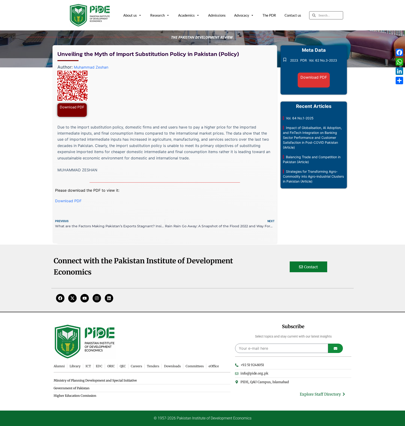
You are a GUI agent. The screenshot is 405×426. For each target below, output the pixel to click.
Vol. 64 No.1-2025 (300, 118)
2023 (294, 60)
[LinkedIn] (399, 71)
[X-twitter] (72, 298)
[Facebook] (60, 298)
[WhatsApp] (399, 61)
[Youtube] (84, 298)
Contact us (293, 15)
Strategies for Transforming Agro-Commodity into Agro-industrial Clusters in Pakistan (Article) (313, 176)
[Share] (399, 80)
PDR (303, 60)
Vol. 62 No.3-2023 (323, 60)
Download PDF (72, 107)
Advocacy (241, 15)
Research (157, 15)
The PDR (269, 15)
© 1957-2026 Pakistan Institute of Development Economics (202, 418)
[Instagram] (97, 298)
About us (130, 15)
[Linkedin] (109, 298)
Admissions (217, 15)
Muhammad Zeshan (91, 67)
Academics (186, 15)
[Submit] (335, 348)
